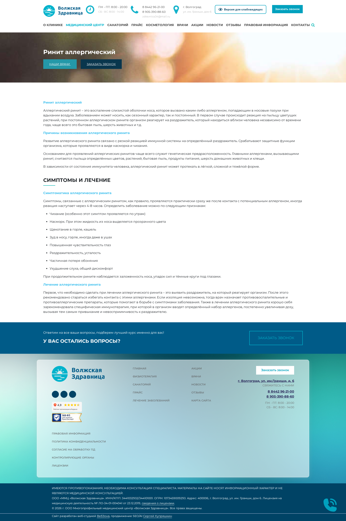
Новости (214, 25)
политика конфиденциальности (79, 441)
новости (198, 384)
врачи (196, 376)
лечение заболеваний (151, 400)
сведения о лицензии (158, 503)
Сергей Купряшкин (157, 516)
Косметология (160, 25)
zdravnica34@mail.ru (156, 16)
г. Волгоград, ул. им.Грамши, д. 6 (266, 381)
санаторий (142, 384)
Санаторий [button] (117, 25)
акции (196, 368)
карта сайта (201, 400)
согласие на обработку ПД (73, 449)
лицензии (60, 465)
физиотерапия (145, 376)
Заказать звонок (287, 9)
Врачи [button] (182, 25)
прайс (138, 392)
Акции (197, 25)
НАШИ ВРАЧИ (60, 64)
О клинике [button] (53, 25)
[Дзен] (72, 394)
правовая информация (71, 433)
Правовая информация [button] (266, 25)
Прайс (137, 25)
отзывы (197, 392)
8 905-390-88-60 (154, 12)
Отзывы (233, 25)
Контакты (300, 25)
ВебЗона (103, 516)
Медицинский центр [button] (85, 25)
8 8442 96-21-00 (153, 7)
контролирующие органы (73, 457)
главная (139, 368)
